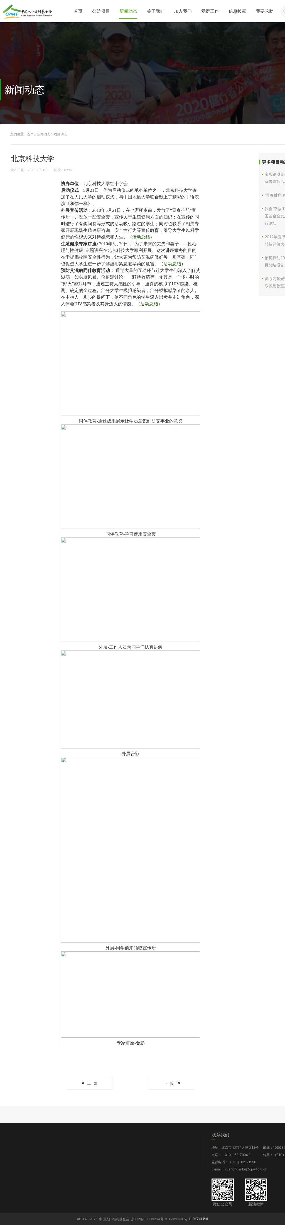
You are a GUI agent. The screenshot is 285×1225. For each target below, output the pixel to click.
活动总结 (141, 237)
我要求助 (265, 11)
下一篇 (169, 1083)
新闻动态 (128, 11)
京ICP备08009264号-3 (149, 1219)
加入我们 (183, 11)
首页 (78, 11)
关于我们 (155, 11)
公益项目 (101, 11)
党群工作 (210, 11)
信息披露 (237, 11)
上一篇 (92, 1083)
